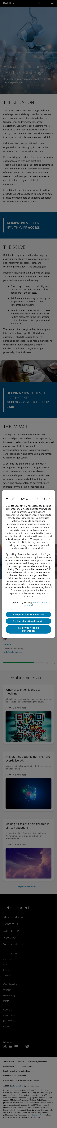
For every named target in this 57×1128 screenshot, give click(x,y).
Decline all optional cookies (28, 621)
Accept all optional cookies (28, 614)
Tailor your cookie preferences (28, 629)
